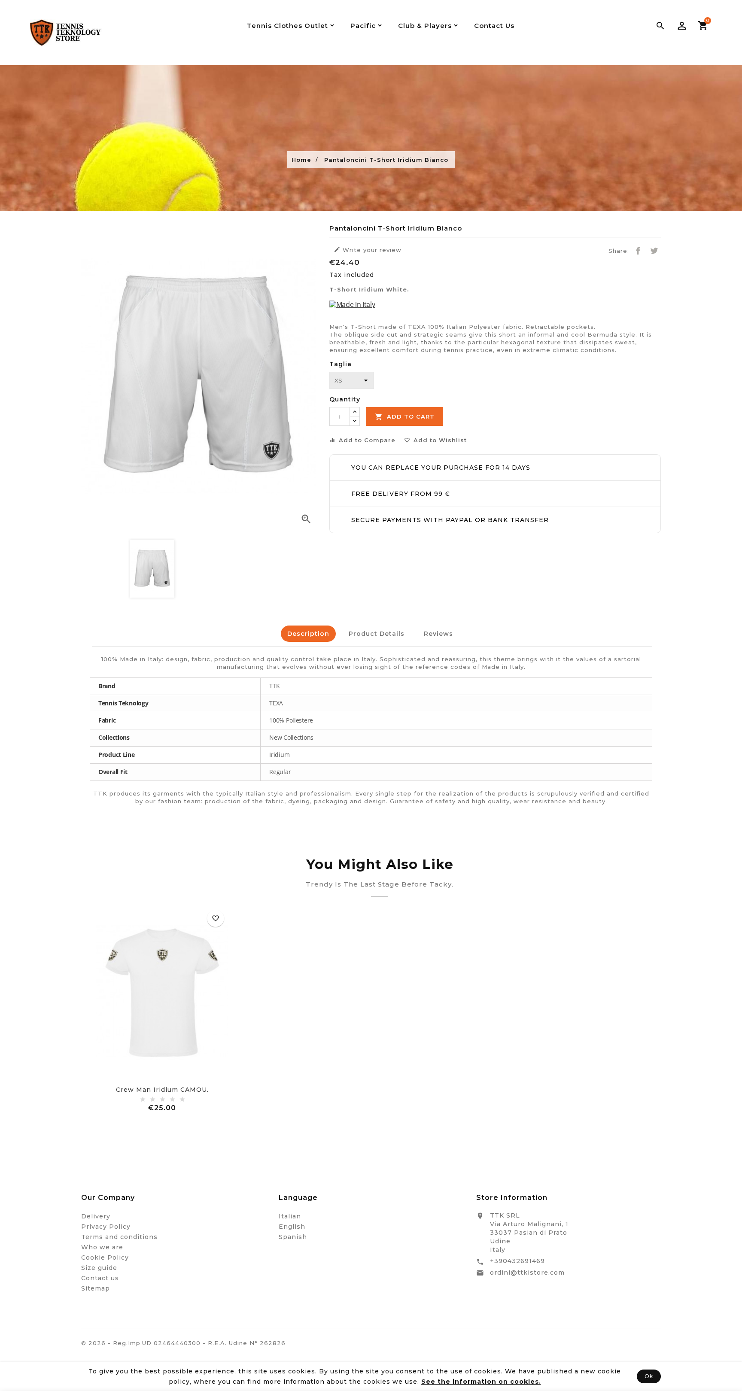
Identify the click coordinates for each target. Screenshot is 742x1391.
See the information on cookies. (481, 1381)
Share (638, 251)
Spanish (293, 1237)
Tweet (654, 251)
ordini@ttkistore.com (527, 1272)
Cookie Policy (105, 1257)
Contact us (100, 1278)
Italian (290, 1216)
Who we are (102, 1247)
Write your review (367, 249)
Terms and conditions (119, 1237)
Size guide (99, 1268)
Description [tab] (308, 634)
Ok (649, 1376)
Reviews (438, 634)
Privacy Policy (106, 1226)
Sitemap (95, 1288)
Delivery (95, 1216)
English (292, 1226)
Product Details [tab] (376, 634)
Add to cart (405, 417)
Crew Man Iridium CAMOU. (162, 1089)
